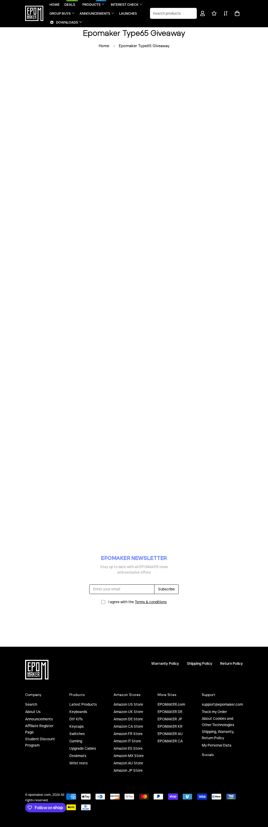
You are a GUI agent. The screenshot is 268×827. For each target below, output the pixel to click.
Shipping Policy (199, 663)
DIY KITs (76, 719)
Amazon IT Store (127, 741)
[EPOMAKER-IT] (34, 13)
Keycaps (76, 726)
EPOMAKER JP (170, 719)
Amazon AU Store (128, 763)
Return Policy (231, 663)
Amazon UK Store (128, 711)
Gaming (75, 741)
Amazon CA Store (128, 726)
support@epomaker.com (222, 704)
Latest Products (83, 704)
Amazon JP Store (128, 770)
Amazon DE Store (128, 719)
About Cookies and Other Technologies (218, 721)
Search (31, 704)
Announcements (39, 719)
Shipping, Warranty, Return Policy (218, 734)
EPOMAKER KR (170, 726)
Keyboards (78, 711)
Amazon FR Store (128, 733)
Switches (77, 733)
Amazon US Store (128, 704)
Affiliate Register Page (39, 728)
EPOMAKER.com (171, 704)
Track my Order (214, 711)
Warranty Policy (165, 663)
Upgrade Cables (82, 748)
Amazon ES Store (128, 748)
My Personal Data (216, 745)
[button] (236, 13)
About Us (33, 711)
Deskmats (77, 755)
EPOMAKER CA (170, 741)
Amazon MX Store (129, 755)
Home (104, 45)
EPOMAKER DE (170, 711)
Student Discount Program (40, 742)
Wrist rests (78, 763)
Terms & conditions (151, 602)
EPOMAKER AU (170, 733)
